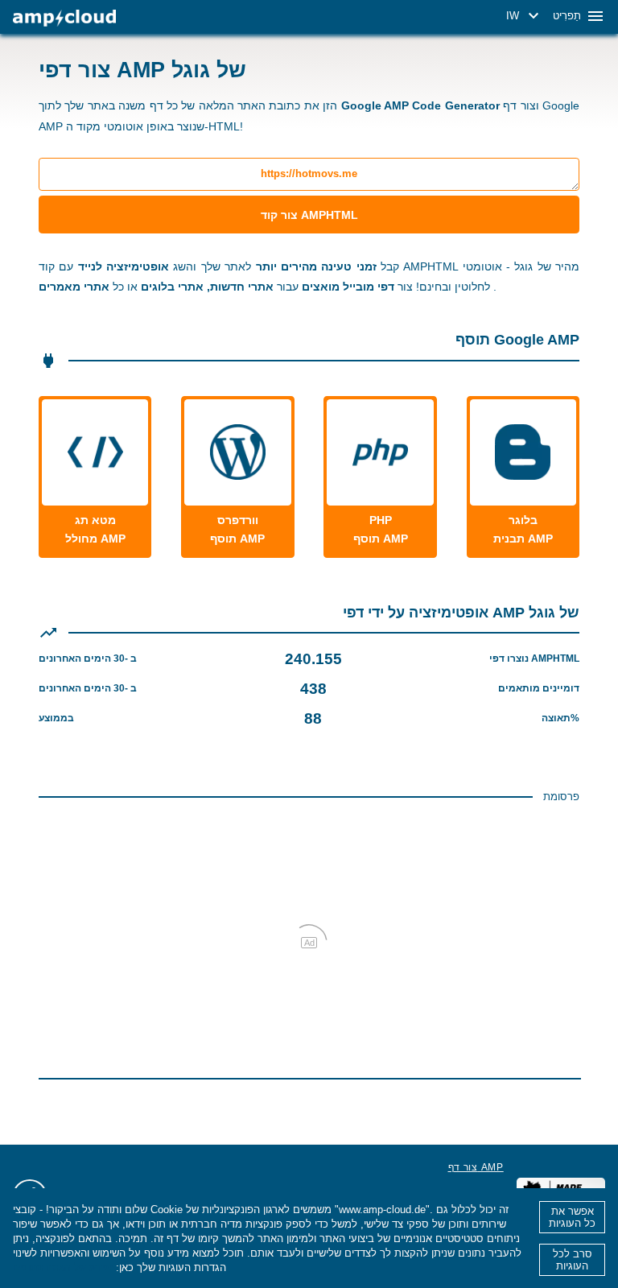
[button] (525, 16)
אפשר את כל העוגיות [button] (572, 1217)
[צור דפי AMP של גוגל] (64, 18)
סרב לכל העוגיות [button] (572, 1260)
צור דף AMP (476, 1167)
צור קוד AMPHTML (309, 214)
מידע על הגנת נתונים (63, 1267)
